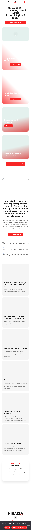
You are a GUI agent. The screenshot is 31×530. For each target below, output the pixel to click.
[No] (28, 525)
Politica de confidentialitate (19, 527)
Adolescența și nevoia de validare (15, 348)
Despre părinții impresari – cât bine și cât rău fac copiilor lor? (14, 317)
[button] (24, 2)
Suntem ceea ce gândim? (12, 444)
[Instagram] (18, 521)
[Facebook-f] (12, 521)
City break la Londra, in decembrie (12, 413)
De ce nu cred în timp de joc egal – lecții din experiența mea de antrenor (15, 284)
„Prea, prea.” (8, 380)
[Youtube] (15, 521)
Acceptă (7, 527)
